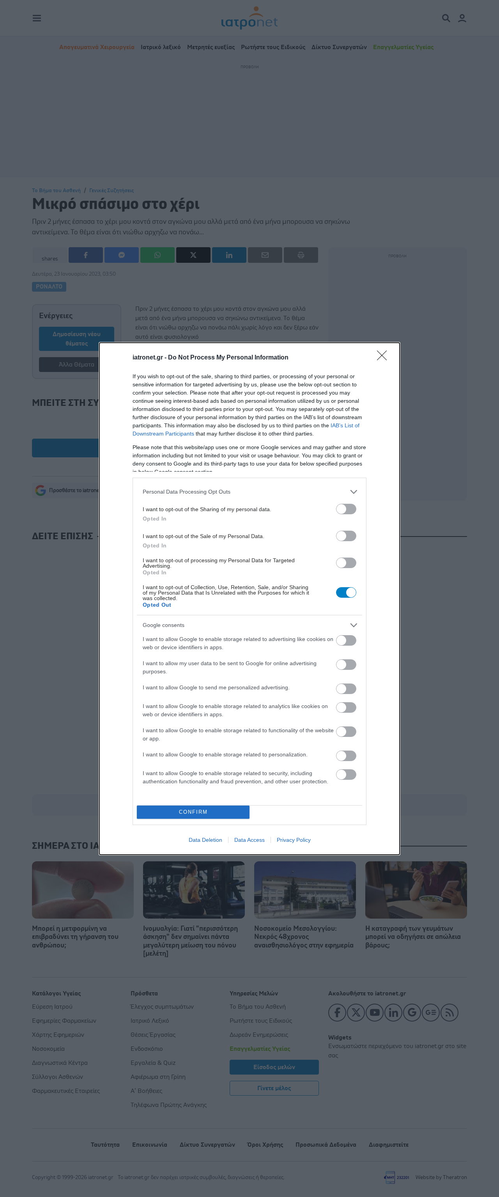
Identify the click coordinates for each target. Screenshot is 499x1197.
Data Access (249, 840)
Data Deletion (205, 840)
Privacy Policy (294, 840)
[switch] (346, 509)
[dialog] (249, 599)
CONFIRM (193, 812)
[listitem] (249, 492)
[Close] (384, 358)
